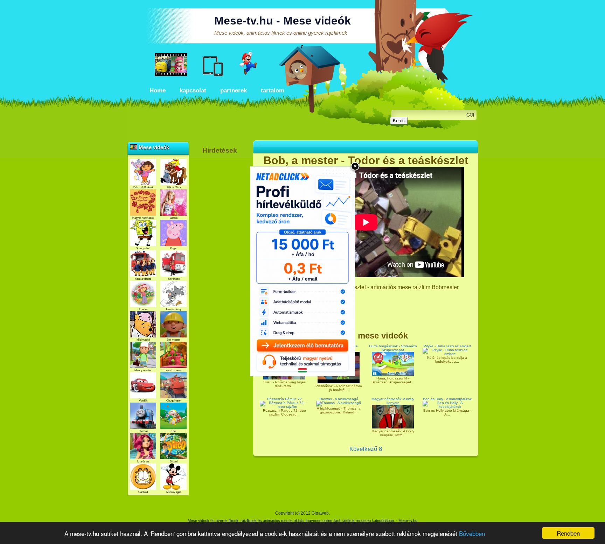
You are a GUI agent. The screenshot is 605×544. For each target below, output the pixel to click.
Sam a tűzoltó (143, 278)
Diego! (174, 461)
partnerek (233, 90)
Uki (174, 431)
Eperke (143, 309)
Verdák (143, 400)
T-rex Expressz (173, 370)
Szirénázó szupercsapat (173, 280)
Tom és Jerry (173, 309)
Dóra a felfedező (143, 187)
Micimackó (143, 339)
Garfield (143, 492)
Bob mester (173, 339)
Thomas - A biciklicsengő (338, 399)
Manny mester (143, 370)
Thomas (143, 431)
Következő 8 (365, 449)
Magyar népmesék (143, 217)
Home (157, 90)
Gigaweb (320, 513)
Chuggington (173, 400)
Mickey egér (173, 492)
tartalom (272, 90)
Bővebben (472, 533)
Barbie (174, 217)
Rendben (568, 533)
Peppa (173, 248)
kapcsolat (193, 90)
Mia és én (143, 461)
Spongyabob (143, 248)
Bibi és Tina (174, 187)
